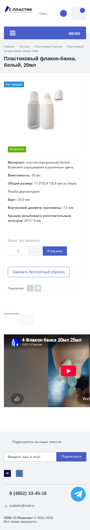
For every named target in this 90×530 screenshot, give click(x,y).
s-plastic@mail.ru (22, 505)
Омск (43, 13)
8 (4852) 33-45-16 (28, 493)
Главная (9, 46)
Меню (74, 34)
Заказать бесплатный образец (39, 272)
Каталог (24, 46)
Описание (27, 319)
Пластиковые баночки (48, 46)
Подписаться (71, 456)
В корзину (54, 251)
